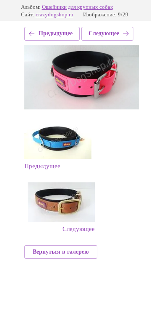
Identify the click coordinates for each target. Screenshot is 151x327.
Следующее (104, 33)
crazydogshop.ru (54, 14)
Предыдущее (56, 33)
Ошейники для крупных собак (77, 7)
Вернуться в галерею (61, 252)
